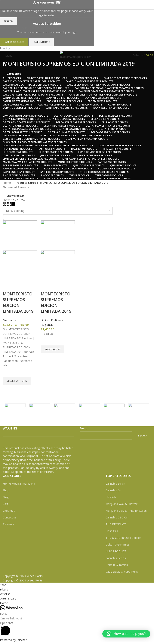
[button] (126, 633)
